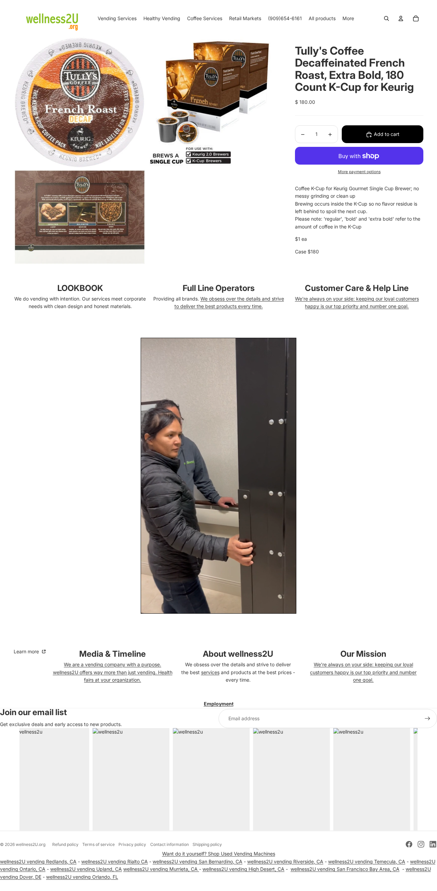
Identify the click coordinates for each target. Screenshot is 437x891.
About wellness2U (238, 654)
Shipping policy (207, 844)
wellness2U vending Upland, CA (86, 869)
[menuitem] (348, 18)
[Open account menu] (400, 18)
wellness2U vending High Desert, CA (243, 869)
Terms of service (98, 844)
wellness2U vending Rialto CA (114, 861)
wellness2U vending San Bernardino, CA (197, 861)
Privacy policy (132, 844)
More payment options (359, 171)
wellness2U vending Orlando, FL (82, 877)
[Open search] (386, 18)
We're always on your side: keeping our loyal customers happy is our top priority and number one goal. (363, 672)
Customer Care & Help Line (357, 288)
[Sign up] (427, 718)
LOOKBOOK (80, 288)
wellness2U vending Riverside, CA (285, 861)
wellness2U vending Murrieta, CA (161, 869)
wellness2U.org (30, 844)
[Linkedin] (433, 844)
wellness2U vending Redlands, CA (38, 861)
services (210, 672)
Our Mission (363, 654)
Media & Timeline (112, 654)
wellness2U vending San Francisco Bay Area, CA (345, 869)
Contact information (169, 844)
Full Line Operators (219, 288)
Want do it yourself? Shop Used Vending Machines (218, 854)
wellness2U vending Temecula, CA (366, 861)
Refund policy (65, 844)
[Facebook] (409, 844)
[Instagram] (421, 844)
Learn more (27, 651)
